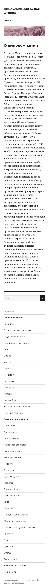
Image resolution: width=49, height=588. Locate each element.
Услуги (7, 362)
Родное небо (11, 559)
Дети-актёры (11, 489)
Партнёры (9, 425)
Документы (10, 470)
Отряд (7, 553)
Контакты (9, 311)
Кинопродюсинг (13, 451)
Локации (9, 387)
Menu (8, 20)
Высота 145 (9, 508)
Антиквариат (11, 432)
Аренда (8, 368)
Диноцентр (10, 572)
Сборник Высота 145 (15, 521)
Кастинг (8, 534)
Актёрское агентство (15, 445)
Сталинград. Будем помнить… (20, 527)
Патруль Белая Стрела (16, 515)
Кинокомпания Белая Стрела (17, 580)
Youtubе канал (12, 495)
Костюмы (9, 381)
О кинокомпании (13, 317)
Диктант (8, 546)
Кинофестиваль (12, 457)
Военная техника (13, 413)
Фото (6, 349)
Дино (7, 540)
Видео (7, 356)
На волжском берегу (15, 565)
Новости (8, 464)
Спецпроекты (11, 438)
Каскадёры (10, 400)
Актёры (8, 394)
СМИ (6, 502)
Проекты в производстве (17, 330)
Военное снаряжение (16, 419)
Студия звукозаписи (15, 336)
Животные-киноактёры (17, 406)
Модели (8, 483)
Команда (9, 324)
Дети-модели (11, 476)
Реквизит (9, 375)
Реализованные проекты (17, 343)
